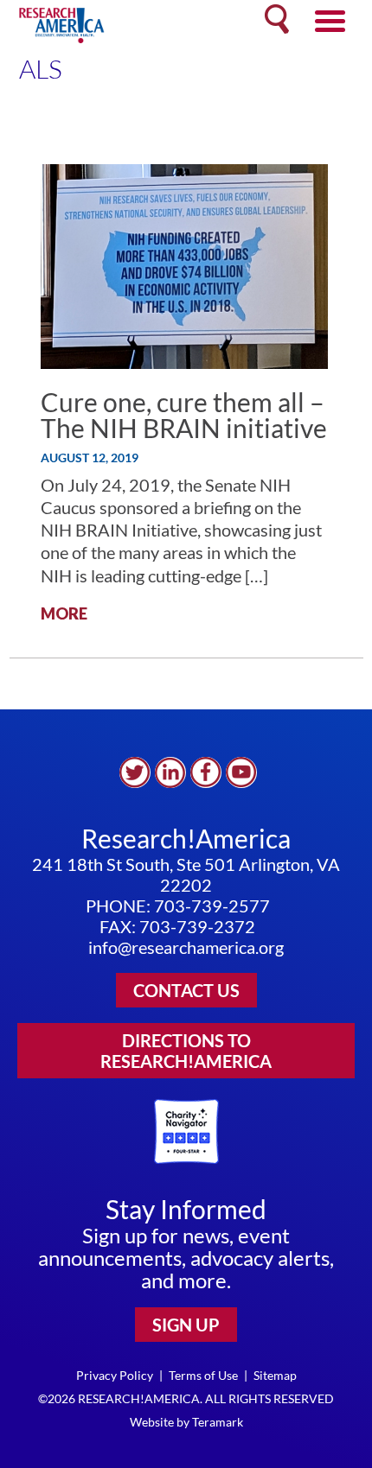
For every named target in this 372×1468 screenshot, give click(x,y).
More (64, 613)
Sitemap (275, 1375)
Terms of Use (203, 1375)
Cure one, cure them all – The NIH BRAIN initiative (184, 414)
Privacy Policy (114, 1375)
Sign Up (186, 1324)
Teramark (217, 1421)
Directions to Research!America (186, 1050)
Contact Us (186, 990)
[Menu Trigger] (330, 19)
